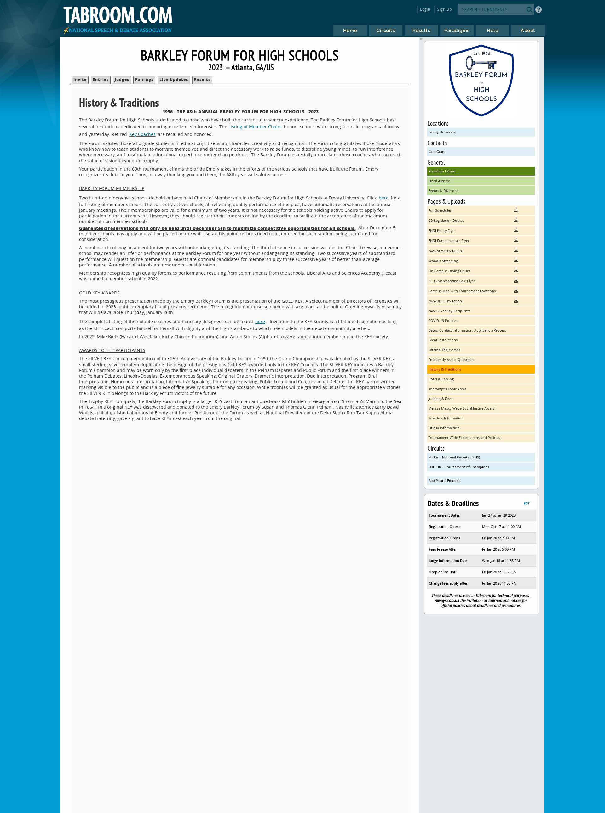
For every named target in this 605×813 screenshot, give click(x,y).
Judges (122, 79)
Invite (80, 79)
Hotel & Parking (441, 379)
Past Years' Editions (444, 480)
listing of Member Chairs (255, 127)
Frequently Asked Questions (451, 359)
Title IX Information (443, 427)
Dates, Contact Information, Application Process (467, 330)
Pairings (144, 79)
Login (425, 9)
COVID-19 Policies (442, 320)
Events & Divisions (443, 190)
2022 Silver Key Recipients (449, 310)
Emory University (442, 132)
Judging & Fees (440, 398)
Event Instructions (443, 340)
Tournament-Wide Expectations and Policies (464, 437)
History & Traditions (444, 369)
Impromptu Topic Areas (447, 388)
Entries (101, 79)
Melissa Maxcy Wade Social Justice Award (461, 408)
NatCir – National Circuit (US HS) (454, 457)
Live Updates (173, 79)
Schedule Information (446, 418)
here (384, 198)
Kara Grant (437, 151)
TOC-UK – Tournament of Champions (458, 466)
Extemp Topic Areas (444, 349)
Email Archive (439, 180)
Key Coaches (142, 134)
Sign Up (444, 9)
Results (202, 79)
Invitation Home (441, 171)
